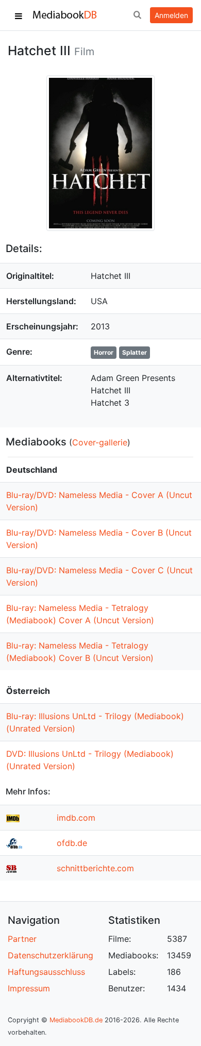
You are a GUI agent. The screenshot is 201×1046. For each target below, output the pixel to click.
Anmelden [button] (171, 15)
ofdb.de (72, 843)
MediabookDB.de (76, 1020)
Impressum (29, 988)
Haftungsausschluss (46, 972)
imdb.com (76, 817)
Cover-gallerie (99, 442)
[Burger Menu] (18, 15)
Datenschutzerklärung (50, 955)
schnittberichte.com (95, 868)
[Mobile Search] (137, 15)
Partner (22, 939)
